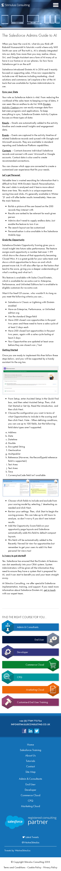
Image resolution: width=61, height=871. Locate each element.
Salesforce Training (30, 750)
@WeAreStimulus (30, 842)
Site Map (30, 772)
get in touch (50, 590)
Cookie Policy (34, 867)
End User (30, 784)
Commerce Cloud (30, 795)
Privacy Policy (50, 867)
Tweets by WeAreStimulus (17, 850)
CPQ (30, 801)
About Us (30, 755)
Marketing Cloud (30, 806)
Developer (30, 790)
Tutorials (30, 761)
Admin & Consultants (30, 779)
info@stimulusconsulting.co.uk (30, 724)
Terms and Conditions (14, 867)
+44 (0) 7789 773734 (30, 720)
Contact (30, 766)
